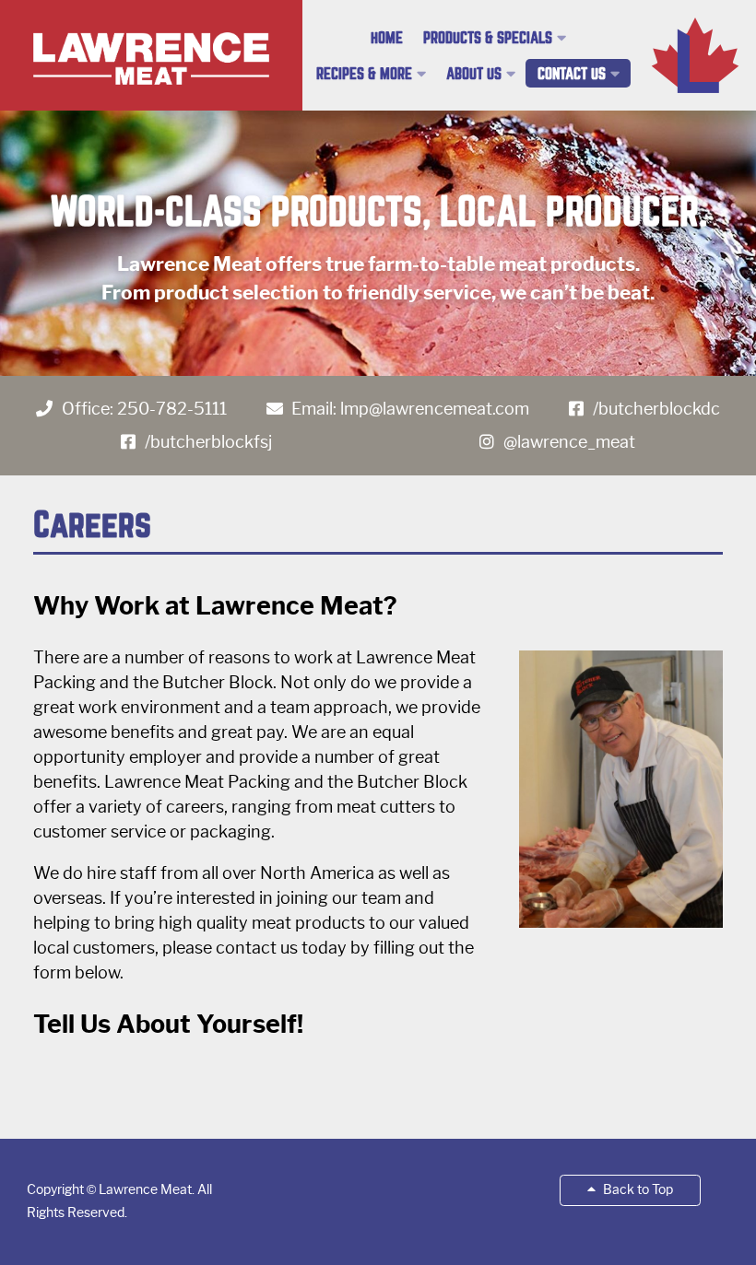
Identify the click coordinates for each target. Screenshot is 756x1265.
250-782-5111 (172, 409)
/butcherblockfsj (208, 442)
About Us (474, 74)
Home (387, 38)
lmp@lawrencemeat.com (434, 409)
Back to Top (636, 1189)
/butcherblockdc (656, 409)
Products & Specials (487, 38)
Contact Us (571, 74)
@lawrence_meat (569, 442)
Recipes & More (364, 74)
